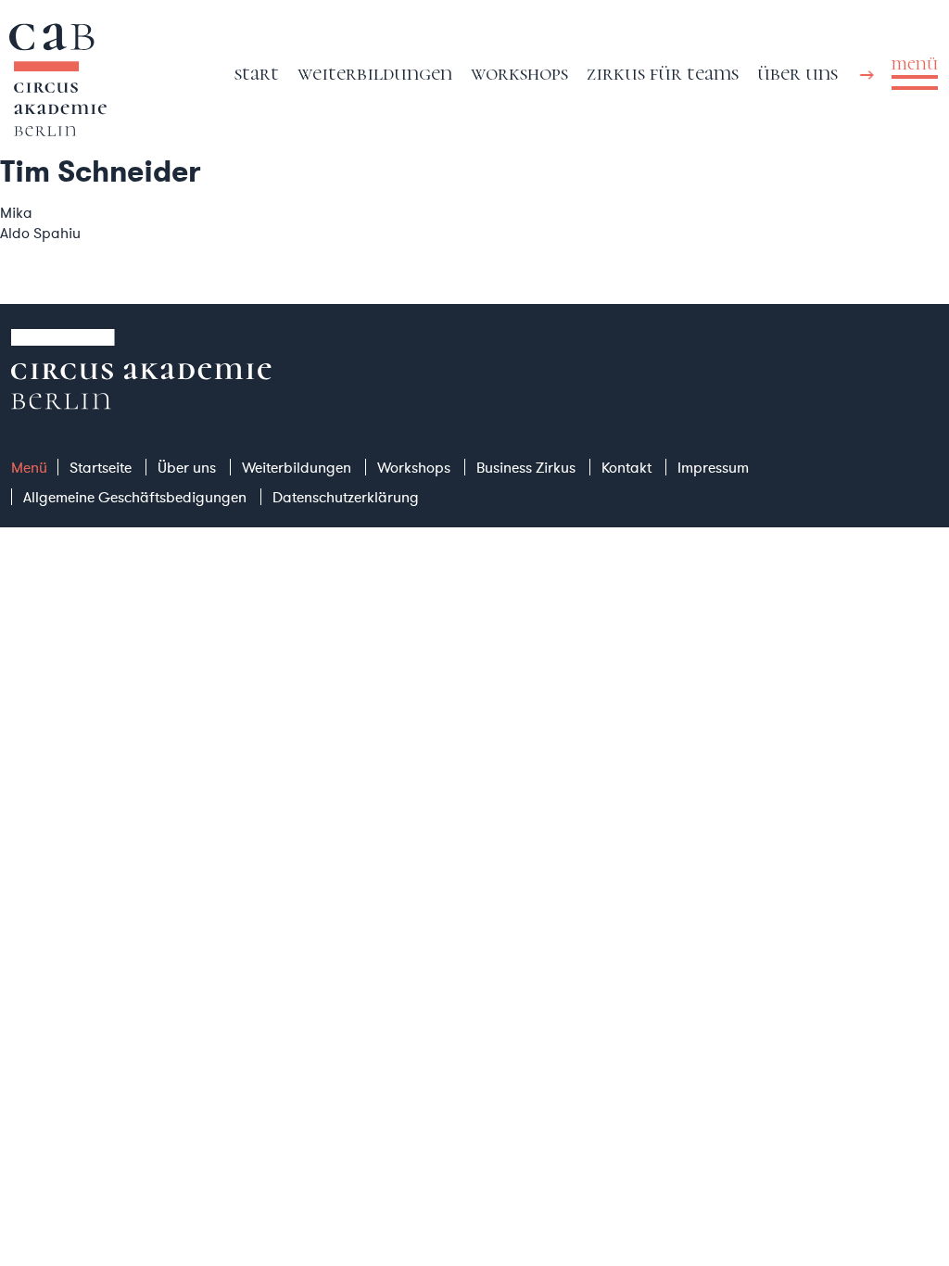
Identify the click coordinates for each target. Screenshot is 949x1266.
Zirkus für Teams (663, 72)
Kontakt (626, 467)
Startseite (101, 467)
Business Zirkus (526, 467)
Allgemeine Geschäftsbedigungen (135, 496)
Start (256, 72)
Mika (16, 212)
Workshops (519, 72)
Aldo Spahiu (40, 232)
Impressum (713, 467)
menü (915, 64)
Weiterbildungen (374, 72)
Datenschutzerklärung (345, 496)
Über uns (797, 72)
